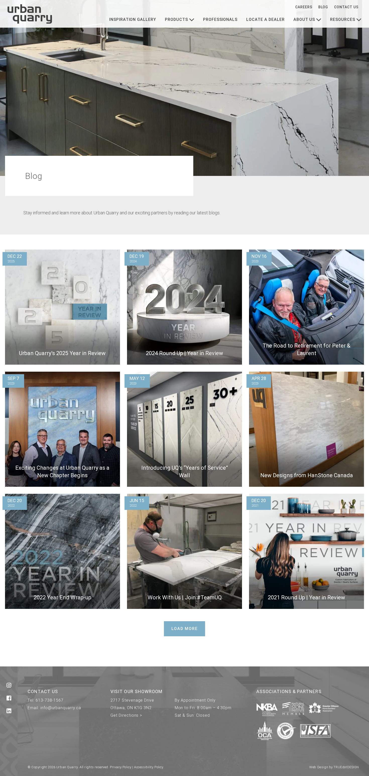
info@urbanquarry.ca (60, 707)
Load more (184, 628)
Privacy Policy (120, 767)
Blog (323, 7)
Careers (303, 7)
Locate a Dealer (265, 19)
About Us (304, 19)
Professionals (220, 19)
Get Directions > (126, 715)
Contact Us (346, 7)
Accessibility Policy (148, 767)
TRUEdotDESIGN (346, 767)
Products (176, 19)
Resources (342, 19)
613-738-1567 (50, 700)
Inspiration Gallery (132, 19)
